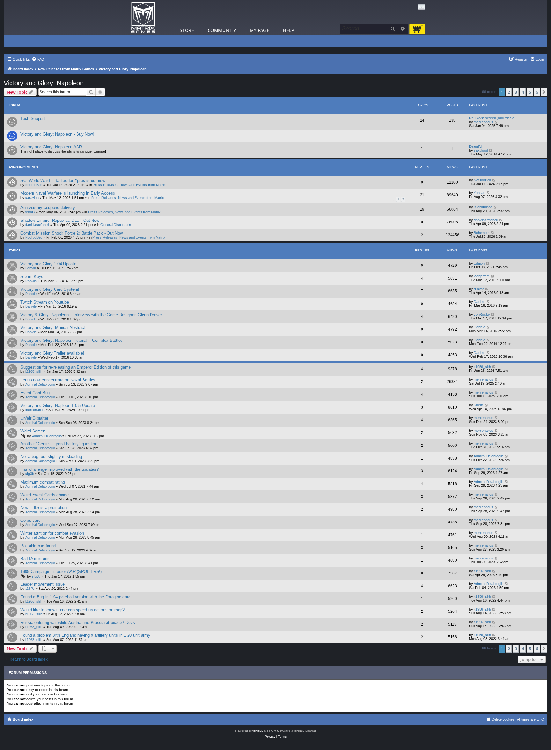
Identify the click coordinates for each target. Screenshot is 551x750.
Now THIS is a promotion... (45, 507)
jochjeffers (482, 276)
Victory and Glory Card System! (49, 289)
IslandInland (483, 207)
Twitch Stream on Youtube (44, 302)
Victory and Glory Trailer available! (52, 353)
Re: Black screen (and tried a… (493, 118)
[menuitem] (38, 59)
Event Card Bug (35, 392)
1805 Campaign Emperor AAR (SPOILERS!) (61, 571)
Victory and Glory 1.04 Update (48, 263)
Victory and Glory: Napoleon (44, 82)
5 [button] (530, 92)
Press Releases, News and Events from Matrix (129, 185)
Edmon (30, 268)
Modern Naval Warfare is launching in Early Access (67, 193)
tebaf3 (30, 212)
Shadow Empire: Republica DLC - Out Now (59, 220)
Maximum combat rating (42, 482)
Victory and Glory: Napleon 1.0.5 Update (57, 405)
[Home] (143, 17)
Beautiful (475, 146)
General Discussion (115, 225)
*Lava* (479, 289)
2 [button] (509, 92)
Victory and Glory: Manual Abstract (52, 327)
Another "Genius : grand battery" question (58, 443)
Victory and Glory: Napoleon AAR (51, 147)
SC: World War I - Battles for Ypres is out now (62, 180)
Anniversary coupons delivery (47, 207)
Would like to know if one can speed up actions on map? (72, 609)
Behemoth (481, 233)
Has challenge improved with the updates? (59, 469)
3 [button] (516, 92)
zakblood (481, 150)
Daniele (31, 281)
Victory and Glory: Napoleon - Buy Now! (57, 134)
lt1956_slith (33, 371)
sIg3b (29, 474)
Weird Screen (32, 431)
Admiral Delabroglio (40, 384)
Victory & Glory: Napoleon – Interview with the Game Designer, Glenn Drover (91, 314)
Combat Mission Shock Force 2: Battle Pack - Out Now (71, 233)
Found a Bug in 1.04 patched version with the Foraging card (75, 597)
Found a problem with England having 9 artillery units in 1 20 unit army (85, 635)
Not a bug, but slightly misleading (51, 456)
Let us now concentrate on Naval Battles (57, 380)
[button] (544, 92)
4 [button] (523, 92)
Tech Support (32, 118)
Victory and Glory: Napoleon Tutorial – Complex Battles (71, 340)
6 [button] (537, 92)
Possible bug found (38, 546)
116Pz (30, 588)
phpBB (258, 730)
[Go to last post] (494, 180)
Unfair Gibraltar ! (35, 418)
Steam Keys (31, 276)
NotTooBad (33, 185)
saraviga (32, 197)
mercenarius (483, 122)
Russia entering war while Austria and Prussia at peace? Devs (77, 622)
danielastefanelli (37, 225)
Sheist (478, 405)
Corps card (30, 520)
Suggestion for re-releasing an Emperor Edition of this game (75, 367)
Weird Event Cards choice (44, 494)
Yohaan (479, 193)
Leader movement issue (42, 584)
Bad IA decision (34, 558)
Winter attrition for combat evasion (52, 533)
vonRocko (482, 314)
